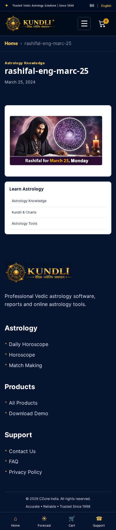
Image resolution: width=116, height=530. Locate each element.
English (106, 5)
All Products (23, 403)
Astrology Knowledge (29, 201)
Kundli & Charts (24, 212)
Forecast (44, 521)
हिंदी (92, 5)
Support (99, 521)
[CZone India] (39, 23)
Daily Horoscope (28, 344)
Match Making (25, 365)
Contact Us (22, 451)
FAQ (13, 461)
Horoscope (22, 355)
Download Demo (28, 413)
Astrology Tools (24, 223)
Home (11, 43)
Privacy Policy (25, 472)
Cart (72, 521)
